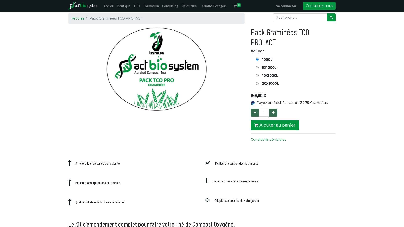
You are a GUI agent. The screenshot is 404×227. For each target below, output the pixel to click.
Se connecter (286, 6)
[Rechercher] (331, 17)
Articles (78, 18)
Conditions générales (268, 139)
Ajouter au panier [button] (276, 125)
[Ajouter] (273, 113)
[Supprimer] (255, 113)
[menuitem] (109, 6)
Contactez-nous (319, 6)
